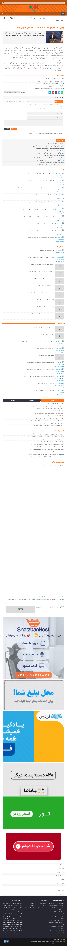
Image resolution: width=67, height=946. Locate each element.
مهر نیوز (9, 20)
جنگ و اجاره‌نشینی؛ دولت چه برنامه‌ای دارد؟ (45, 285)
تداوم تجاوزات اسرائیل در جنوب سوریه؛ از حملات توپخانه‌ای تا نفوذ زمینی (48, 165)
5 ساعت (30, 434)
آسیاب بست (31, 905)
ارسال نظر (14, 129)
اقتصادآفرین (43, 905)
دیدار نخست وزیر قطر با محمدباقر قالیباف (54, 78)
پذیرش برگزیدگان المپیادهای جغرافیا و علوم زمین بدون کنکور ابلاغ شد (48, 452)
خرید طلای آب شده (42, 912)
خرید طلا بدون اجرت (42, 907)
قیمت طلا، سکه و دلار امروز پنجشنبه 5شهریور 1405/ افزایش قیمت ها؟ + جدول (37, 209)
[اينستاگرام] (7, 941)
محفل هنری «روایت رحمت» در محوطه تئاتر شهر (44, 327)
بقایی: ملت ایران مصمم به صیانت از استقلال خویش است (40, 27)
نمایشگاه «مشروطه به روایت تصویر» (46, 355)
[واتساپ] (62, 92)
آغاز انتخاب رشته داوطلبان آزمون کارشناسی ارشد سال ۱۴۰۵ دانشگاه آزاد (48, 436)
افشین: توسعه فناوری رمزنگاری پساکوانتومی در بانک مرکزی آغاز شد (49, 444)
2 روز (30, 454)
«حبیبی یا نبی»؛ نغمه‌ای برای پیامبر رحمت (45, 348)
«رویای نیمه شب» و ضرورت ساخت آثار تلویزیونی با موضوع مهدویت (40, 362)
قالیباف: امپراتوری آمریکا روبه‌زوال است (55, 86)
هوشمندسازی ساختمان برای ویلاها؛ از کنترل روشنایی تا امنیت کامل (40, 257)
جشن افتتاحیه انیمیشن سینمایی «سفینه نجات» (44, 334)
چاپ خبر (7, 18)
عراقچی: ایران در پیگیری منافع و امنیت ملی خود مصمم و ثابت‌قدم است (48, 158)
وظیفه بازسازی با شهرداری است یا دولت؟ (45, 300)
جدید (52, 400)
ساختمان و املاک (59, 247)
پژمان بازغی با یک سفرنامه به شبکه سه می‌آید (45, 383)
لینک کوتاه (23, 92)
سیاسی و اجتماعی (59, 20)
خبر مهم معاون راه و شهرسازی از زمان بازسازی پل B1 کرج (42, 314)
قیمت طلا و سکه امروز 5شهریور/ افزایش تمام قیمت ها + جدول (41, 202)
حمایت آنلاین (31, 903)
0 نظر (13, 18)
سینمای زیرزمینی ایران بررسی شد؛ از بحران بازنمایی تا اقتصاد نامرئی (40, 369)
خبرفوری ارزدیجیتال (42, 903)
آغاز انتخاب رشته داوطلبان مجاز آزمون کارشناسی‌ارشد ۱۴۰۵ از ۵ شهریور (48, 457)
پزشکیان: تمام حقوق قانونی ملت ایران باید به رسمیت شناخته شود (49, 83)
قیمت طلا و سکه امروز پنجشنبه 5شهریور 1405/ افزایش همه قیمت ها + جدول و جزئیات (36, 195)
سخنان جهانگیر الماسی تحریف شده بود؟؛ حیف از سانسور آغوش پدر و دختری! (38, 341)
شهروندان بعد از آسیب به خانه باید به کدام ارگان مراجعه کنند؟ (41, 271)
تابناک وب (56, 939)
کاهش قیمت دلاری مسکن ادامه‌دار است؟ (45, 307)
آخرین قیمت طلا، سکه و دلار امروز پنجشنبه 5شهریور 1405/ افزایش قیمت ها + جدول (36, 174)
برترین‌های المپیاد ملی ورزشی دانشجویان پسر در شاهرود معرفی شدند (48, 434)
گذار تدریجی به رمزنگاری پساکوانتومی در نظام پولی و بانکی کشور (49, 447)
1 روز (32, 444)
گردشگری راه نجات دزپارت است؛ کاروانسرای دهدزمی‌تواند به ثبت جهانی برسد (47, 160)
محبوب (31, 400)
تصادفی (12, 400)
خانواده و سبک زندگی (58, 462)
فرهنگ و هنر (61, 323)
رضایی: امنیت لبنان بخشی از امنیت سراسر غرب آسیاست (51, 162)
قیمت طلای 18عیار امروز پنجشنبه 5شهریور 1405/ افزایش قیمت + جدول (39, 216)
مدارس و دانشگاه (59, 431)
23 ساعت (37, 442)
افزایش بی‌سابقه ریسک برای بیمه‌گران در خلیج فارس (43, 278)
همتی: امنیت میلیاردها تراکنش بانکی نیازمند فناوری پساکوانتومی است (48, 449)
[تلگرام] (59, 92)
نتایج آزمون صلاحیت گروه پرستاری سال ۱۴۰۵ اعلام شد (51, 442)
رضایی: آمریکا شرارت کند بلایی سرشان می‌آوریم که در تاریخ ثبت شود (48, 88)
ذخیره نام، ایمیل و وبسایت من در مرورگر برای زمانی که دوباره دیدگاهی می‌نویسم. (46, 133)
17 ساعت (38, 439)
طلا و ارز (62, 170)
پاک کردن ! (7, 129)
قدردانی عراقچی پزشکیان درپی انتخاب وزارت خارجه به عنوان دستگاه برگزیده (47, 81)
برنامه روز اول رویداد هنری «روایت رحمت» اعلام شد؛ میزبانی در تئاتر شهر (39, 376)
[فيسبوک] (56, 92)
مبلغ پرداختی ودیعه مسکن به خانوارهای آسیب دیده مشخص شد (41, 293)
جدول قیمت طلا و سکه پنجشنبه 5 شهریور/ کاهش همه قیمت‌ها (41, 223)
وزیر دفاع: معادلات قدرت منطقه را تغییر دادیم (53, 155)
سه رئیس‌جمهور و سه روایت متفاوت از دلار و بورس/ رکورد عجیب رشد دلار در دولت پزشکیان (35, 188)
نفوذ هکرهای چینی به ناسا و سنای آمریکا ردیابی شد (52, 439)
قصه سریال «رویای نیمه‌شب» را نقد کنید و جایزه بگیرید (43, 390)
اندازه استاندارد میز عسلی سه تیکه (47, 250)
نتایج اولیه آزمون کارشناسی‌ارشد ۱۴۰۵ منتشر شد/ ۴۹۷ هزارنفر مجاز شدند (48, 454)
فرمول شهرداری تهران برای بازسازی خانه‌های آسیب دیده (42, 264)
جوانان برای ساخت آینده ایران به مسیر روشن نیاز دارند (51, 597)
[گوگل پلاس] (53, 92)
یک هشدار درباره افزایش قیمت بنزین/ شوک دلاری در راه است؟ (41, 181)
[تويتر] (50, 92)
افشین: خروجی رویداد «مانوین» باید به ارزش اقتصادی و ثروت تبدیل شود (56, 922)
